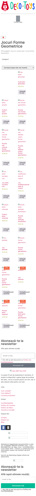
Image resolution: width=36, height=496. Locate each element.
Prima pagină (5, 51)
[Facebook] (3, 427)
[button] (18, 13)
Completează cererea (6, 292)
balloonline (5, 457)
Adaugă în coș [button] (22, 92)
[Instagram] (8, 427)
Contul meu (18, 22)
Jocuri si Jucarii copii (17, 51)
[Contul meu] (18, 18)
